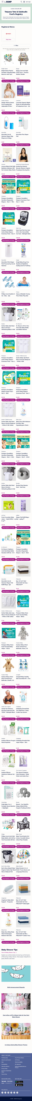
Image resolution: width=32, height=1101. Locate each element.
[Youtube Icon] (14, 1092)
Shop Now (8, 39)
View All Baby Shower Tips (8, 952)
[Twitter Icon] (17, 1092)
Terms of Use (4, 1074)
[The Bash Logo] (10, 1081)
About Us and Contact (6, 1059)
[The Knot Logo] (3, 1081)
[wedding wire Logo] (8, 1083)
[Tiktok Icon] (5, 1092)
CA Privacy (17, 1059)
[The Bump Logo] (8, 2)
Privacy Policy (4, 1068)
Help (2, 1062)
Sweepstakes (4, 1064)
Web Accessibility (18, 1062)
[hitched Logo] (2, 1083)
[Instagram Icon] (8, 1092)
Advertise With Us (5, 1066)
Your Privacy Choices (19, 1057)
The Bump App (4, 1057)
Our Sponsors (18, 1064)
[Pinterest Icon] (11, 1092)
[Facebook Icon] (2, 1092)
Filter (16, 45)
